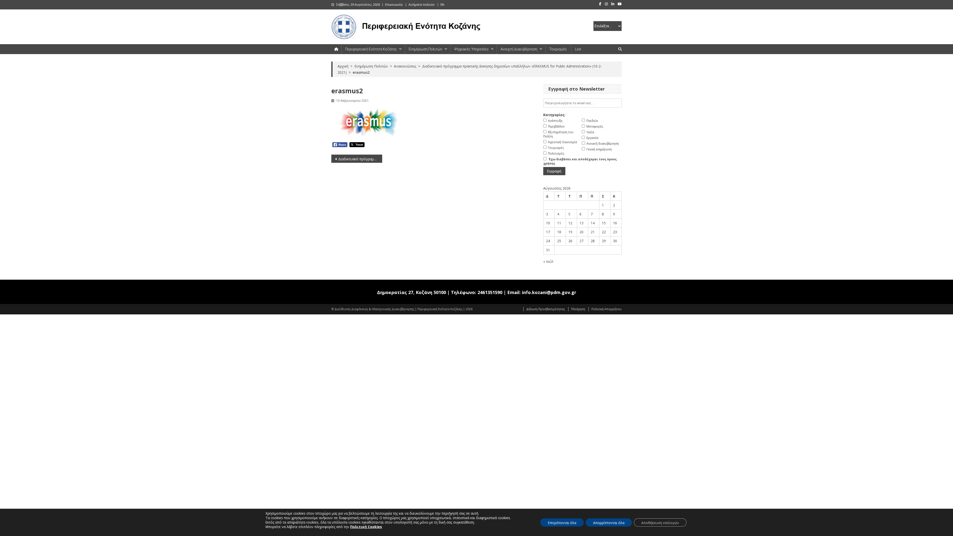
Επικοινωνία (394, 4)
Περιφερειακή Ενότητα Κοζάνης (371, 49)
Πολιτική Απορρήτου (606, 309)
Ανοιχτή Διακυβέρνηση (519, 49)
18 (559, 232)
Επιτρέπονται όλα (562, 522)
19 (570, 232)
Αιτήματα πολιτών (421, 4)
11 (559, 223)
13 (581, 223)
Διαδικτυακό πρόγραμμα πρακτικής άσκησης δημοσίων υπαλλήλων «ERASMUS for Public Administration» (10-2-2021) (360, 159)
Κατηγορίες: (554, 114)
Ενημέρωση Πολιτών (425, 49)
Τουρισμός (558, 49)
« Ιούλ (548, 261)
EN (442, 4)
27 (581, 240)
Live (578, 49)
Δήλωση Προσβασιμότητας (545, 309)
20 (581, 232)
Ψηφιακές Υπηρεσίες (471, 49)
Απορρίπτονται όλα (608, 522)
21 (593, 232)
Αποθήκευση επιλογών (660, 522)
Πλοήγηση (578, 309)
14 (593, 223)
